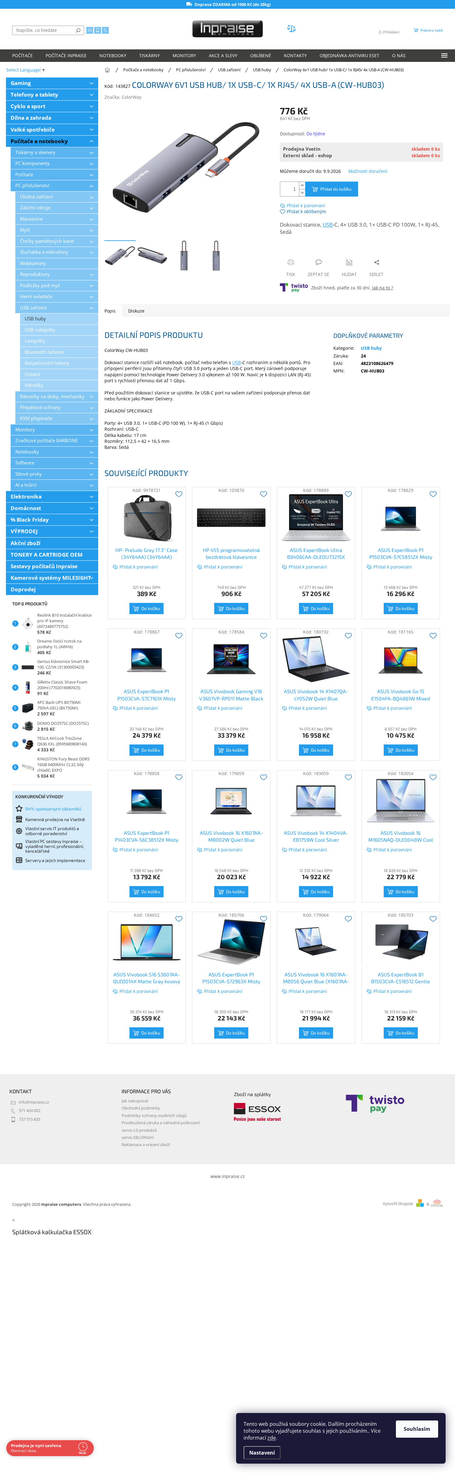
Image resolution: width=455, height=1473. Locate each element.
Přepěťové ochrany (40, 407)
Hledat (78, 30)
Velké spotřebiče (33, 129)
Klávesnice (31, 219)
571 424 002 (29, 1110)
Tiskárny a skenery (35, 152)
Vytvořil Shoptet (398, 1204)
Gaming (21, 83)
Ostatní (32, 374)
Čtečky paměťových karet (47, 241)
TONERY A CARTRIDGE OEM (47, 554)
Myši (25, 230)
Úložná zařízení (36, 196)
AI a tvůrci (26, 485)
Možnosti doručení (367, 171)
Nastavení (262, 1452)
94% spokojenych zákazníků (53, 808)
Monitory (25, 429)
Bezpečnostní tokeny (47, 363)
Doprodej (23, 589)
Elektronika (26, 496)
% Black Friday (30, 519)
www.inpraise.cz (227, 1176)
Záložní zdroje (35, 207)
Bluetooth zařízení (44, 352)
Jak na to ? (382, 288)
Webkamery (33, 263)
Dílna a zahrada (31, 117)
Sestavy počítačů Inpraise (44, 566)
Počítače (24, 174)
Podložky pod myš (40, 285)
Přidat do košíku (335, 189)
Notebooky (27, 451)
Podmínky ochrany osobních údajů (154, 1115)
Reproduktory (35, 274)
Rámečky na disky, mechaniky (52, 396)
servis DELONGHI (138, 1137)
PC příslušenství (32, 185)
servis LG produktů (139, 1130)
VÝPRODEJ (24, 531)
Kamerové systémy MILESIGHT (51, 577)
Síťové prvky (28, 474)
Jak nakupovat (135, 1101)
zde (271, 1437)
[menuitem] (22, 55)
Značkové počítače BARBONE (46, 440)
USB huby (35, 318)
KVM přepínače (36, 418)
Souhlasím (417, 1428)
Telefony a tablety (34, 94)
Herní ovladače (36, 296)
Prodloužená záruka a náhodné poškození (161, 1122)
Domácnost (26, 508)
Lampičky (35, 341)
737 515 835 (29, 1119)
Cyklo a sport (28, 106)
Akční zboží (25, 543)
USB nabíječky (40, 330)
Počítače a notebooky (39, 141)
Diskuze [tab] (136, 311)
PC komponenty (32, 163)
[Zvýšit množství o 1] (302, 185)
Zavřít (313, 250)
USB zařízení (33, 307)
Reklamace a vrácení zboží (146, 1144)
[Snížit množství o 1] (302, 192)
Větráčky (34, 385)
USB (328, 224)
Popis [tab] (110, 311)
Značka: (122, 97)
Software (24, 462)
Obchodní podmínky (141, 1108)
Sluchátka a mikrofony (44, 252)
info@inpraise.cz (34, 1102)
